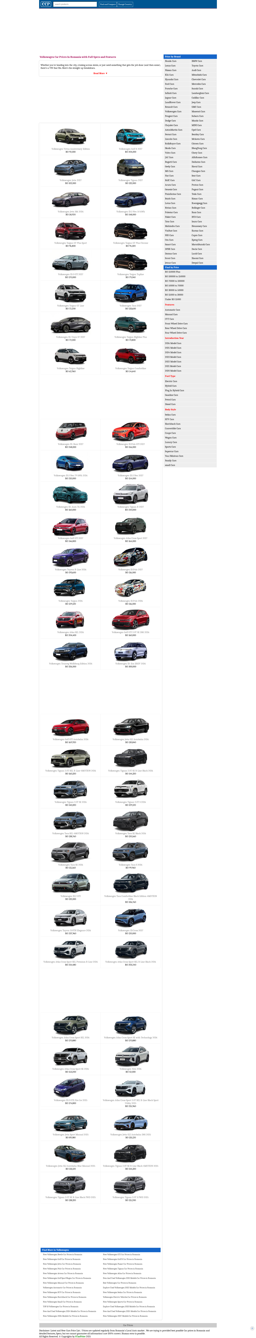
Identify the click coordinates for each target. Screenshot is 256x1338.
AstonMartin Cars (173, 130)
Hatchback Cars (172, 424)
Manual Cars (171, 314)
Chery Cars (197, 152)
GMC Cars (196, 107)
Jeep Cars (196, 102)
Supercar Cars (171, 451)
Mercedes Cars (199, 84)
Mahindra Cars (172, 226)
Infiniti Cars (170, 93)
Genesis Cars (171, 189)
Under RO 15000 (173, 299)
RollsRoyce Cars (172, 143)
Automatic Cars (172, 310)
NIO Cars (169, 235)
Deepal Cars (197, 263)
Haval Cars (197, 166)
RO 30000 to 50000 (174, 290)
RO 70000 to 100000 (174, 281)
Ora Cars (169, 240)
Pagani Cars (197, 189)
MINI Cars (197, 125)
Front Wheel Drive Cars (176, 323)
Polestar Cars (171, 212)
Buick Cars (170, 198)
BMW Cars (197, 61)
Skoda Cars (170, 148)
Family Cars (170, 460)
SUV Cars (169, 419)
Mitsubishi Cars (199, 75)
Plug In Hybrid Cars (174, 390)
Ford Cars (169, 84)
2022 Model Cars (173, 361)
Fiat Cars (169, 175)
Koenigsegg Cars (199, 203)
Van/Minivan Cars (174, 456)
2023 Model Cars (173, 357)
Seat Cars (196, 175)
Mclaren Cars (198, 139)
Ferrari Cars (170, 134)
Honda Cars (170, 61)
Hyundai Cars (171, 79)
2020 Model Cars (173, 370)
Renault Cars (171, 107)
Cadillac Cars (198, 97)
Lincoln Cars (171, 139)
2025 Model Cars (173, 348)
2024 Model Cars (173, 352)
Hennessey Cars (199, 226)
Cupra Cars (197, 235)
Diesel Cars (170, 404)
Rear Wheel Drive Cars (176, 328)
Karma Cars (197, 230)
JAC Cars (169, 157)
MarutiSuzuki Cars (201, 244)
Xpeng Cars (197, 240)
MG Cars (169, 171)
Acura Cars (170, 185)
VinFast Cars (171, 230)
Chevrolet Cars (199, 79)
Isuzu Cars (197, 221)
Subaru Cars (197, 116)
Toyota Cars (197, 65)
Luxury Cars (171, 442)
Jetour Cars (170, 263)
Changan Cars (198, 171)
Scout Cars (170, 258)
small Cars (170, 465)
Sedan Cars (170, 414)
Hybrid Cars (170, 386)
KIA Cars (169, 75)
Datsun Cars (171, 253)
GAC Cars (196, 180)
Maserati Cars (198, 111)
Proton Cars (197, 185)
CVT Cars (169, 319)
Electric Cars (171, 381)
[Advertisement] (128, 30)
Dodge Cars (170, 120)
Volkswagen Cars (173, 111)
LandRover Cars (172, 102)
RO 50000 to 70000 (174, 285)
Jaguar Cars (170, 97)
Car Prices (128, 1325)
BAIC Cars (170, 180)
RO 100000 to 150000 (175, 276)
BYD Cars (196, 217)
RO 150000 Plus (172, 272)
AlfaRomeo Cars (199, 157)
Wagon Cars (170, 437)
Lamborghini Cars (200, 93)
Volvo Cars (170, 152)
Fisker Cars (170, 217)
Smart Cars (170, 244)
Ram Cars (196, 212)
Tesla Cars (196, 194)
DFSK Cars (170, 249)
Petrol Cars (170, 399)
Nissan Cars (170, 70)
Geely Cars (170, 166)
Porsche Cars (171, 88)
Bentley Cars (198, 134)
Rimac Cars (197, 198)
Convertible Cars (173, 428)
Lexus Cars (170, 65)
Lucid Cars (197, 253)
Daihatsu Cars (198, 162)
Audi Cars (196, 70)
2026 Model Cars (173, 343)
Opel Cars (196, 130)
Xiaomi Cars (197, 258)
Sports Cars (170, 447)
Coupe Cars (170, 433)
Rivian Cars (170, 207)
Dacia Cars (197, 249)
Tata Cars (169, 221)
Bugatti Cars (171, 162)
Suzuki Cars (197, 88)
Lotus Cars (170, 203)
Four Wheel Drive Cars (176, 332)
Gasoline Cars (171, 395)
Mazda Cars (197, 120)
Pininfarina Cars (173, 194)
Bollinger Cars (198, 207)
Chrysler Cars (171, 125)
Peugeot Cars (171, 116)
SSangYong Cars (199, 148)
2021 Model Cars (173, 366)
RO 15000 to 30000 (174, 294)
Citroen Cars (197, 143)
